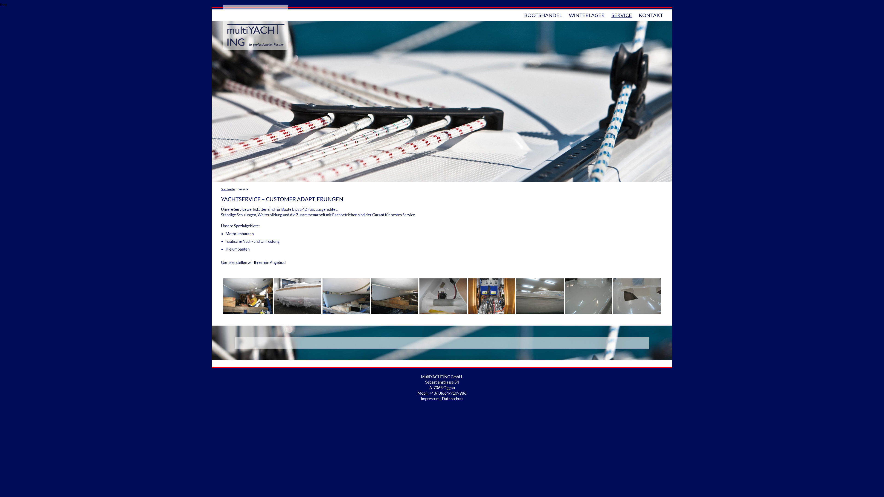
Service (621, 15)
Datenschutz (452, 398)
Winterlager (587, 15)
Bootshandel (543, 15)
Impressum (430, 398)
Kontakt (651, 15)
